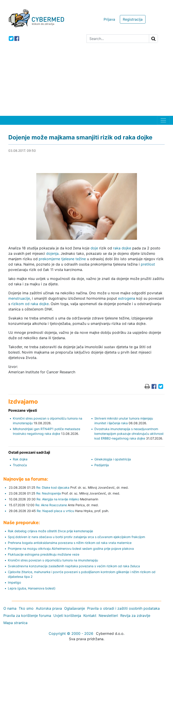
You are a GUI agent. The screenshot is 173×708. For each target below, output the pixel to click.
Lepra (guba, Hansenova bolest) (31, 588)
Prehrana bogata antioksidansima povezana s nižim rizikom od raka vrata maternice (70, 543)
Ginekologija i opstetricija (112, 459)
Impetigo (14, 582)
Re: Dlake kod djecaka (52, 487)
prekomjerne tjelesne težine (62, 259)
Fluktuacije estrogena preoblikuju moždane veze (43, 554)
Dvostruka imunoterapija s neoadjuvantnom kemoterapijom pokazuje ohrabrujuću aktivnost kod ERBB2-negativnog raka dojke (129, 433)
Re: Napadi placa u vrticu (55, 511)
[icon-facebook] (17, 38)
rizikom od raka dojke (30, 303)
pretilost (148, 264)
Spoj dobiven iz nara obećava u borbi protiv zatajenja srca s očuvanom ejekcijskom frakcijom (76, 537)
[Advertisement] (86, 82)
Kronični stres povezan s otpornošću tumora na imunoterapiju (53, 560)
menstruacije (19, 298)
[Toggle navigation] (163, 120)
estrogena (126, 298)
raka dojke (122, 248)
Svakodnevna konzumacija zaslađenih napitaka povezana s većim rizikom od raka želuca (74, 566)
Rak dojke (20, 459)
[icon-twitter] (11, 38)
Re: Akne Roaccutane (51, 505)
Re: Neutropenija (48, 493)
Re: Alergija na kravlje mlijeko (57, 499)
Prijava (109, 19)
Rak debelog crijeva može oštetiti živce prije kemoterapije (50, 531)
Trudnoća (20, 465)
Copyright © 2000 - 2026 (71, 633)
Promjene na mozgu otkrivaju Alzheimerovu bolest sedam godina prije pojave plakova (71, 548)
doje (94, 248)
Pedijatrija (101, 465)
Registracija (133, 19)
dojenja (52, 253)
